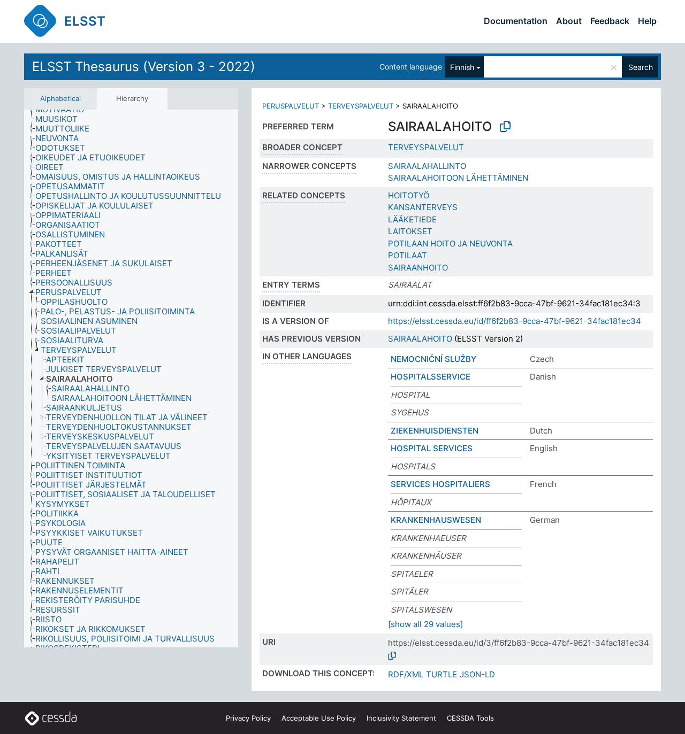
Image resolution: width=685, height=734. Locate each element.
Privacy (248, 718)
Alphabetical (60, 98)
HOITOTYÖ (408, 195)
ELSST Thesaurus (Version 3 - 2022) (143, 66)
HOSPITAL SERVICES (432, 448)
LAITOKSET (410, 231)
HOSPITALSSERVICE (430, 377)
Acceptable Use (318, 718)
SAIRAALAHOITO (420, 339)
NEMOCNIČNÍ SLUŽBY (433, 359)
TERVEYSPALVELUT (360, 106)
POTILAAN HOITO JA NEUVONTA (450, 243)
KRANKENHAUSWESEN (436, 520)
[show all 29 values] (425, 624)
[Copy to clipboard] (505, 127)
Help (647, 21)
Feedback (609, 21)
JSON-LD (477, 674)
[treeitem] (64, 109)
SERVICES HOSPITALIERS (440, 484)
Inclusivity (401, 718)
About (569, 21)
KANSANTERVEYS (423, 207)
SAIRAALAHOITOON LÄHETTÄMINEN (458, 178)
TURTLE (441, 674)
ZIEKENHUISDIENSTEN (434, 431)
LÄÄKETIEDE (412, 219)
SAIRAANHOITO (418, 267)
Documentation (515, 21)
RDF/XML (405, 674)
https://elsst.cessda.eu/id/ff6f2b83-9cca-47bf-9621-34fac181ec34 (514, 321)
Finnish (462, 67)
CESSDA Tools (470, 718)
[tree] (131, 379)
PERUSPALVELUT (290, 106)
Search (640, 67)
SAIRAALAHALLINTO (427, 166)
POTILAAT (407, 255)
